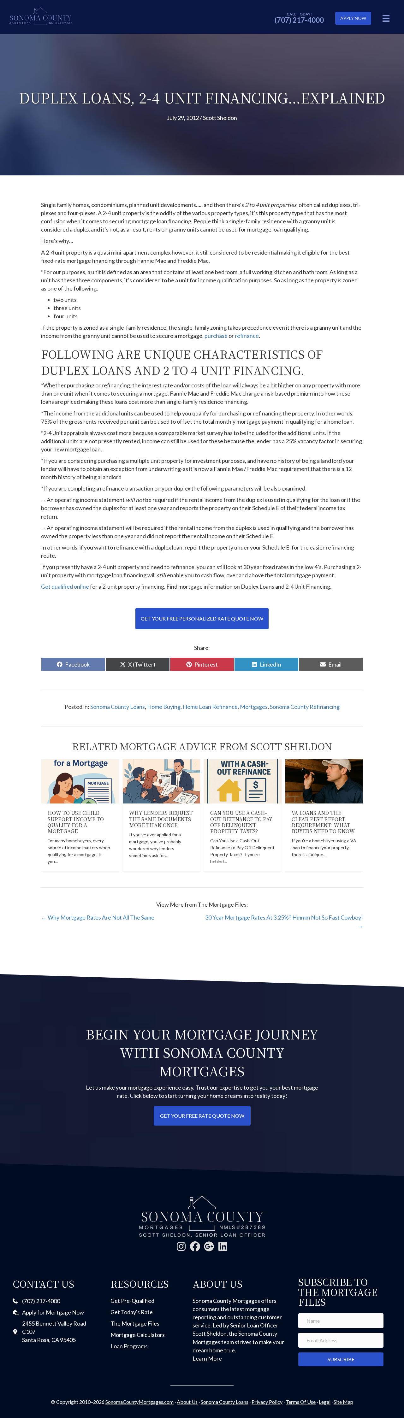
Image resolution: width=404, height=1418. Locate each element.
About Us (187, 1402)
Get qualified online (65, 586)
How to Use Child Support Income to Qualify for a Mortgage (76, 822)
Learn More (207, 1358)
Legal (324, 1402)
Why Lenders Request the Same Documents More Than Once (161, 818)
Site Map (343, 1402)
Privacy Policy (267, 1402)
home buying (164, 706)
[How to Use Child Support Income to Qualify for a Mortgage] (80, 780)
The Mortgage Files (134, 1323)
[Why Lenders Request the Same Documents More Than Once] (161, 780)
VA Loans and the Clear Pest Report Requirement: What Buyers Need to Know (323, 822)
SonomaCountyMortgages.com (139, 1402)
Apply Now (353, 18)
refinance (247, 335)
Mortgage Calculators (137, 1334)
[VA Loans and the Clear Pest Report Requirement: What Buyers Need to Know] (324, 780)
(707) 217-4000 (299, 20)
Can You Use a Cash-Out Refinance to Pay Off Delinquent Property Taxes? (241, 822)
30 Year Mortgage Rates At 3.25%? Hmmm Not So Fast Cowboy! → (284, 921)
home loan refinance (210, 706)
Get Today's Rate (131, 1312)
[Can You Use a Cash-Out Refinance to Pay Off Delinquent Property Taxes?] (243, 780)
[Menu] (386, 18)
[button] (181, 1246)
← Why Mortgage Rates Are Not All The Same (97, 917)
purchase (217, 335)
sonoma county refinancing (305, 706)
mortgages (254, 706)
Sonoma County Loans (117, 706)
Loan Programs (129, 1346)
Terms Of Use (301, 1402)
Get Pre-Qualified (132, 1300)
